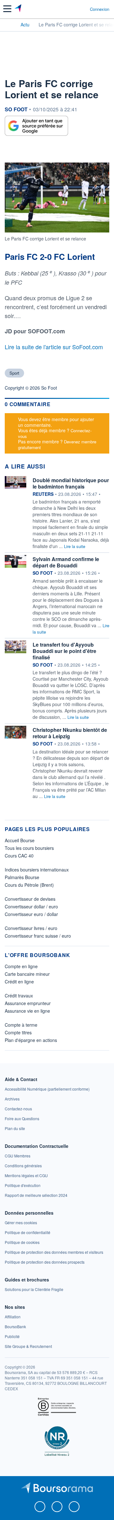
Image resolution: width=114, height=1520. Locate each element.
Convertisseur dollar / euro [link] (31, 906)
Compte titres (18, 1032)
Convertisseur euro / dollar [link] (31, 914)
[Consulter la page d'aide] (82, 9)
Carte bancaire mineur (27, 974)
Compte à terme (21, 1025)
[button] (7, 9)
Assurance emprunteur (28, 1003)
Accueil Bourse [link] (20, 840)
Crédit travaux (19, 995)
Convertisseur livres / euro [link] (31, 928)
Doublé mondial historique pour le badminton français (71, 483)
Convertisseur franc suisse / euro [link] (38, 936)
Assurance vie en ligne (27, 1011)
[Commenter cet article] (19, 150)
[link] (47, 1089)
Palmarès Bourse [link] (22, 877)
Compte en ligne (21, 966)
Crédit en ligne (19, 981)
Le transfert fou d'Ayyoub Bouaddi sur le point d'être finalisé (64, 651)
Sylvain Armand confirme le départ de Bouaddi (66, 562)
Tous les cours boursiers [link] (29, 848)
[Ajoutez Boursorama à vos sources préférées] (36, 126)
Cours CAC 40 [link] (19, 855)
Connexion (99, 9)
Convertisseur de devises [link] (30, 899)
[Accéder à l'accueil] (8, 24)
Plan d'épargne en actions (31, 1040)
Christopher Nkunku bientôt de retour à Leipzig (70, 733)
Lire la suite (74, 546)
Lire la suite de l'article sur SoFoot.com (54, 347)
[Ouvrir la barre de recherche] (73, 9)
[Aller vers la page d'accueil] (18, 9)
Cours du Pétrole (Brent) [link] (29, 885)
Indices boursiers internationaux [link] (37, 869)
